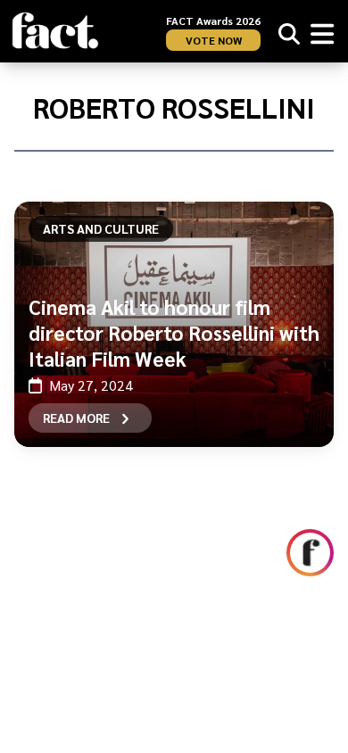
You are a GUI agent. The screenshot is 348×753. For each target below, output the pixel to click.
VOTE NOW (214, 40)
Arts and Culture (101, 228)
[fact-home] (55, 31)
